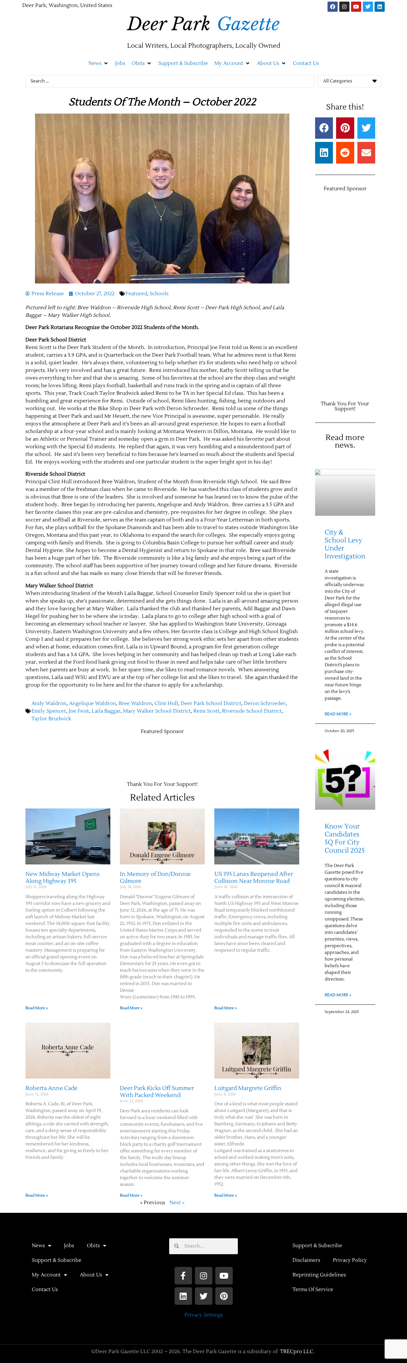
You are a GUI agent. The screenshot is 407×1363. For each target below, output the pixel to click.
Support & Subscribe (56, 1260)
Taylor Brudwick (51, 719)
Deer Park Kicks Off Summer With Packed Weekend (157, 1092)
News (38, 1245)
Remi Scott (206, 711)
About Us (91, 1275)
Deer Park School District (211, 703)
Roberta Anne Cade (51, 1088)
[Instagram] (344, 7)
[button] (98, 63)
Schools (159, 293)
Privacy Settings (203, 1315)
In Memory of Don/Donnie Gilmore (155, 877)
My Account (46, 1275)
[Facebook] (333, 7)
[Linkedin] (380, 7)
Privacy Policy (350, 1260)
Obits (93, 1245)
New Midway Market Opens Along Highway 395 (62, 877)
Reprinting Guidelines (319, 1275)
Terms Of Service (313, 1289)
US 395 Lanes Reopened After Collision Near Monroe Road (253, 877)
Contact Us (45, 1289)
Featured (136, 293)
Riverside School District (252, 711)
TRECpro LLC (296, 1351)
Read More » (36, 1008)
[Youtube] (356, 7)
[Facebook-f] (183, 1275)
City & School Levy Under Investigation (345, 544)
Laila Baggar (106, 711)
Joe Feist (79, 711)
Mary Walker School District (157, 711)
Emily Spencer (48, 711)
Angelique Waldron (92, 703)
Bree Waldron (135, 703)
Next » (176, 1202)
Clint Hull (166, 703)
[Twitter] (368, 7)
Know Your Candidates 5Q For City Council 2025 (345, 838)
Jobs (69, 1245)
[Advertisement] (141, 754)
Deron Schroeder (265, 703)
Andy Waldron (48, 703)
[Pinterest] (224, 1296)
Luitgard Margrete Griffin (247, 1088)
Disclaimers (306, 1260)
